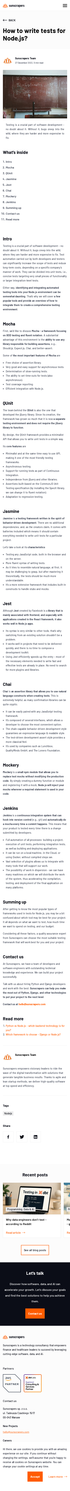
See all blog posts (35, 1250)
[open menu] (65, 5)
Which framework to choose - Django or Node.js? (33, 1034)
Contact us (35, 1313)
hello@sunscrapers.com (32, 1004)
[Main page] (13, 5)
